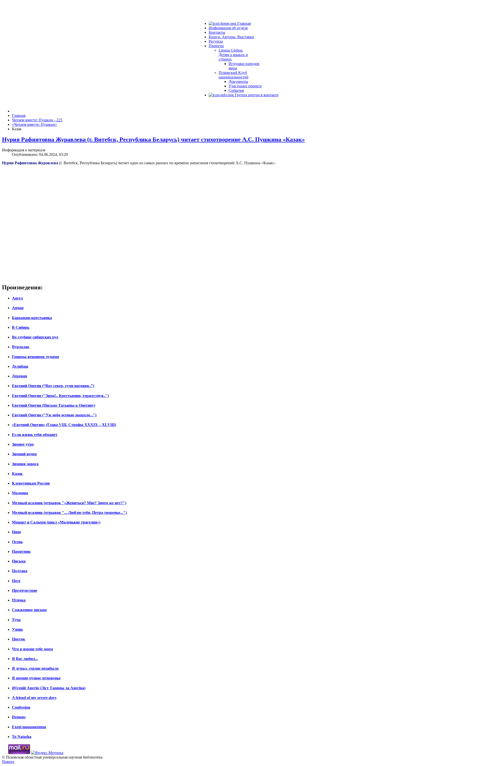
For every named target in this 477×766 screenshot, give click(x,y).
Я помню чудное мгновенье (36, 678)
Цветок (18, 639)
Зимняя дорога (25, 464)
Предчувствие (24, 590)
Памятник (21, 551)
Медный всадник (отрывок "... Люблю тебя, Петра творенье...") (69, 512)
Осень (17, 542)
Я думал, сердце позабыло (35, 668)
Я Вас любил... (25, 659)
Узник (17, 629)
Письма (19, 561)
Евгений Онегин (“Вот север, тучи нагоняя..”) (53, 386)
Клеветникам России (31, 483)
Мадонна (20, 493)
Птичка (19, 600)
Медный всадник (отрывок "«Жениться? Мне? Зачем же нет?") (69, 503)
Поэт (16, 581)
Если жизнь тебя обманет (34, 435)
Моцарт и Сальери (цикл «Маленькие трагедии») (56, 522)
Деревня (19, 376)
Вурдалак (20, 347)
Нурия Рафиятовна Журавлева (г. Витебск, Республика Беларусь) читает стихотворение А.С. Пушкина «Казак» (153, 139)
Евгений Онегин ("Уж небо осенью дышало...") (54, 415)
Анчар (18, 308)
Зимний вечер (24, 454)
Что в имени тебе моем (32, 649)
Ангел (17, 298)
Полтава (19, 571)
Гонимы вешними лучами (35, 357)
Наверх (8, 762)
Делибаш (20, 366)
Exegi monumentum (29, 727)
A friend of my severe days (34, 698)
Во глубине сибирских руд (35, 337)
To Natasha (21, 736)
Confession (21, 707)
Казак (17, 473)
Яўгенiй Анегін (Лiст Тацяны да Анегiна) (48, 688)
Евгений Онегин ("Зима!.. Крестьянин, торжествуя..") (60, 396)
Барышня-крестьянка (32, 318)
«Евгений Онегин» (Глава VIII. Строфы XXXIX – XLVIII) (64, 425)
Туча (16, 620)
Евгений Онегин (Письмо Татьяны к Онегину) (53, 405)
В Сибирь (20, 327)
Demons (19, 717)
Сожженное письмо (29, 610)
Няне (16, 532)
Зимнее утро (23, 444)
